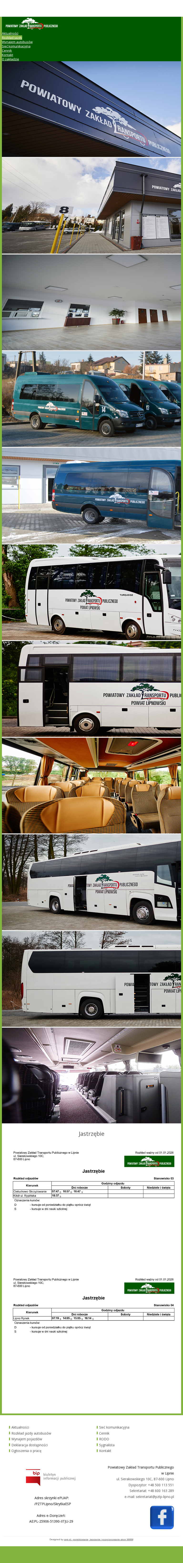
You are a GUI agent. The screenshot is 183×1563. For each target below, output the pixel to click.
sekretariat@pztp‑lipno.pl (155, 1496)
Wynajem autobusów (17, 42)
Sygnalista (107, 1445)
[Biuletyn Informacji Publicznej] (51, 1484)
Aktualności (10, 33)
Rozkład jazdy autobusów (31, 1433)
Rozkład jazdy (12, 37)
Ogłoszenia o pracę (26, 1450)
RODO (104, 1439)
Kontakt (7, 55)
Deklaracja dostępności (29, 1445)
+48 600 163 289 (161, 1490)
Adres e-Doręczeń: (51, 1515)
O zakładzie (10, 59)
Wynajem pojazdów (26, 1439)
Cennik (7, 50)
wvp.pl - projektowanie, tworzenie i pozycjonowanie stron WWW (98, 1539)
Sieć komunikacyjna (16, 46)
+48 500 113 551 (161, 1485)
